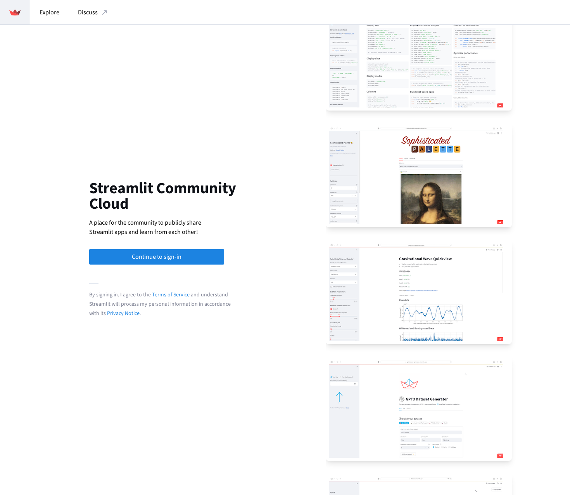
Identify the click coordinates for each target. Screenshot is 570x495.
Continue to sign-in (156, 257)
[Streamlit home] (15, 12)
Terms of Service (171, 295)
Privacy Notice (123, 313)
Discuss (88, 12)
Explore (49, 12)
